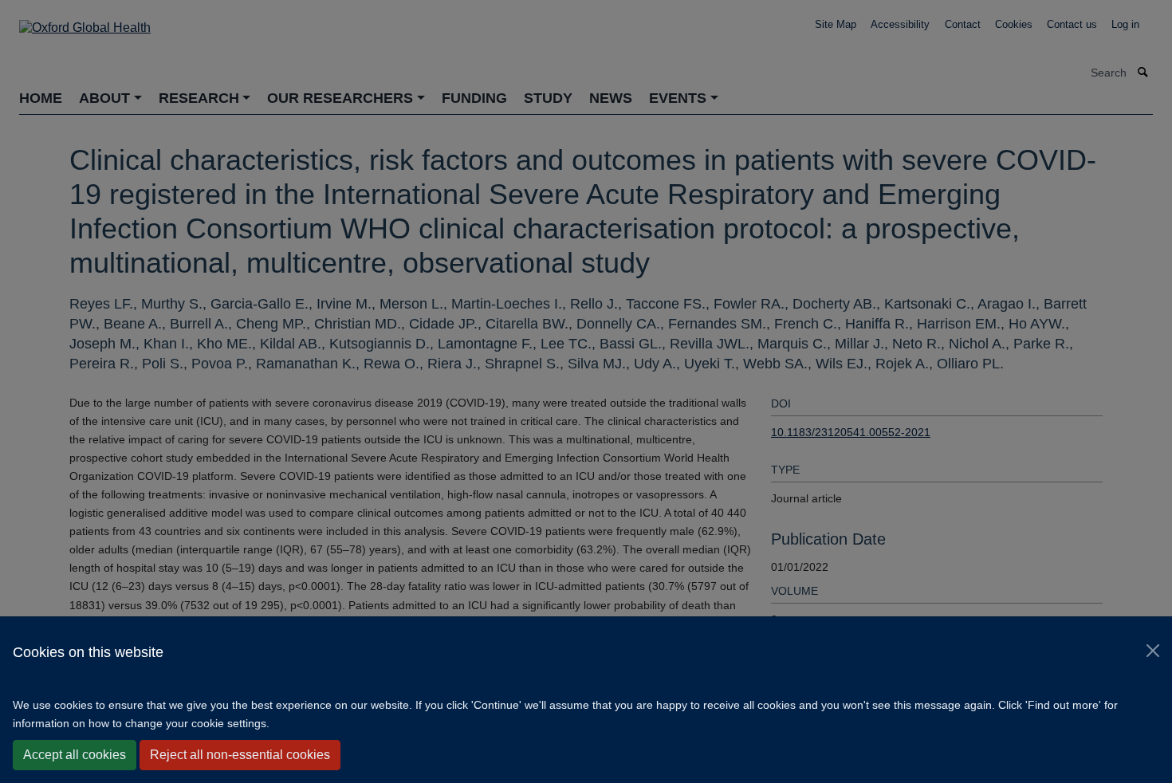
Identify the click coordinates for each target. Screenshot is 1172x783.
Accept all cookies (74, 754)
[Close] (1153, 650)
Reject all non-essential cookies (240, 754)
